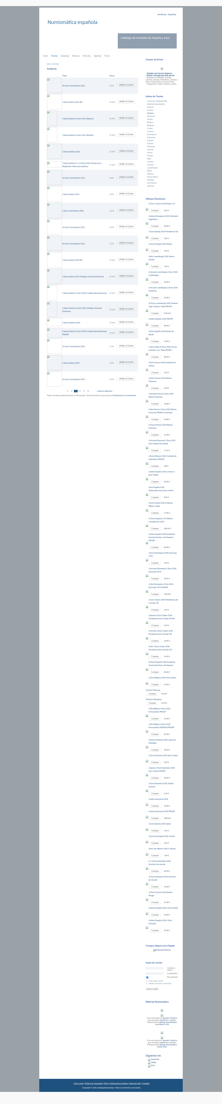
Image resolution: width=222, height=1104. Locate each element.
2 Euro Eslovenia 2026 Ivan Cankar (163, 755)
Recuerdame (172, 977)
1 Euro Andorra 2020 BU (72, 260)
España (150, 140)
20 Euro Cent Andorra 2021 (73, 227)
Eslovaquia (151, 134)
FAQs (106, 1083)
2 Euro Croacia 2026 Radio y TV (162, 204)
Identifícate (162, 14)
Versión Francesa (153, 690)
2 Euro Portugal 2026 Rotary (160, 244)
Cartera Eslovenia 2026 (158, 799)
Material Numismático (156, 104)
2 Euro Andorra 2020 (70, 363)
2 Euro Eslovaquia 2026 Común (162, 836)
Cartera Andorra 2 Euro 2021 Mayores (78, 119)
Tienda (54, 56)
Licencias (55, 64)
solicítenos (163, 1020)
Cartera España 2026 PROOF (161, 319)
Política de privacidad (93, 1083)
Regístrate (172, 14)
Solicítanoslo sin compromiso (124, 395)
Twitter (153, 1062)
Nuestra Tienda (169, 1018)
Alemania (151, 116)
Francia (150, 150)
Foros (107, 56)
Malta (149, 171)
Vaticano (150, 186)
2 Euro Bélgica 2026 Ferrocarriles (162, 678)
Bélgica (150, 122)
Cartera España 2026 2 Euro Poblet (163, 908)
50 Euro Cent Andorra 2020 (73, 379)
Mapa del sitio (135, 1083)
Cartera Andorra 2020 (71, 323)
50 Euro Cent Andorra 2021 (73, 244)
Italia (149, 159)
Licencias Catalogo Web (157, 101)
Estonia (150, 143)
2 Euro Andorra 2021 (70, 194)
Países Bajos (152, 177)
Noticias (76, 56)
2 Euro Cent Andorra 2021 (73, 211)
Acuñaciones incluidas (118, 1083)
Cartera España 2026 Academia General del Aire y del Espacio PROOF (162, 537)
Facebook (155, 1059)
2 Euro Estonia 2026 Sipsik (160, 824)
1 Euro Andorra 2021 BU (72, 102)
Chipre (150, 128)
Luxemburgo (152, 168)
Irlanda (150, 156)
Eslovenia (151, 137)
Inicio (45, 56)
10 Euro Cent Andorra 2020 (73, 346)
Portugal (150, 180)
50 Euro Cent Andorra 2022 (73, 86)
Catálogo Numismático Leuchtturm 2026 (166, 1023)
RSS (153, 1066)
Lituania (150, 165)
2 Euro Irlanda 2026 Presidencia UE (163, 232)
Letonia (150, 162)
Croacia (150, 131)
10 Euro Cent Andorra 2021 (73, 178)
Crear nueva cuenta (155, 981)
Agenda (97, 56)
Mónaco (150, 174)
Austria (150, 119)
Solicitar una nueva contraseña (159, 983)
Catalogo (65, 56)
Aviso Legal (78, 1083)
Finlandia (151, 147)
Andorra (150, 113)
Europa (150, 110)
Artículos (87, 56)
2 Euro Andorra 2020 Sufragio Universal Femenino (83, 277)
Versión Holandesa (154, 699)
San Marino (152, 183)
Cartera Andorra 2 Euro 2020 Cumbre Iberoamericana (84, 293)
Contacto (146, 1083)
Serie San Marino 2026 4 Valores (162, 849)
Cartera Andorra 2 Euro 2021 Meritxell (77, 135)
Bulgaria (150, 125)
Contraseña (172, 973)
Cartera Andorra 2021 (71, 152)
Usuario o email (171, 969)
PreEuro (150, 107)
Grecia (150, 153)
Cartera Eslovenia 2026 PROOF (162, 811)
